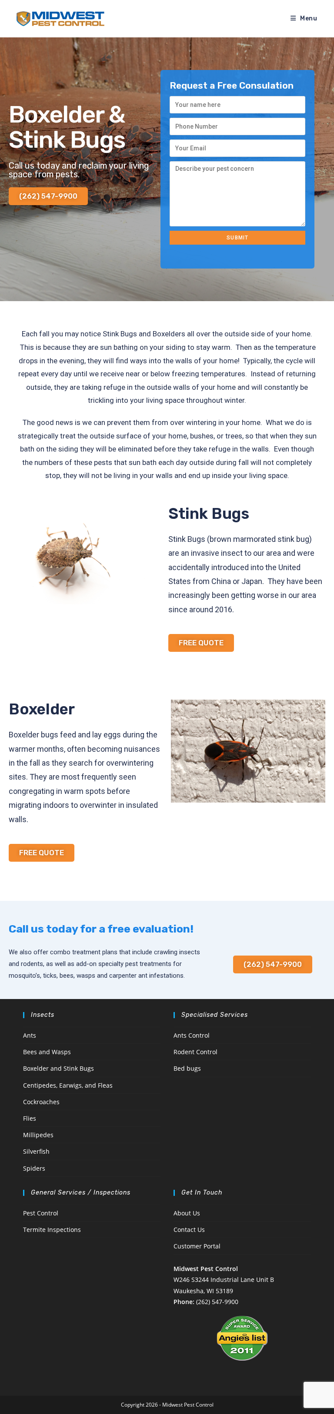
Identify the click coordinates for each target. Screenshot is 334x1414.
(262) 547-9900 (217, 1302)
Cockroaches (41, 1102)
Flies (29, 1118)
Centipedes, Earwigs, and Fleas (68, 1085)
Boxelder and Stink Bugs (58, 1068)
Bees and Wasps (47, 1052)
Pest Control (40, 1213)
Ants (29, 1035)
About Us (187, 1213)
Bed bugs (187, 1068)
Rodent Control (195, 1052)
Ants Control (192, 1035)
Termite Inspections (52, 1229)
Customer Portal (197, 1246)
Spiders (34, 1168)
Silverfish (36, 1151)
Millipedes (38, 1135)
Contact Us (189, 1229)
